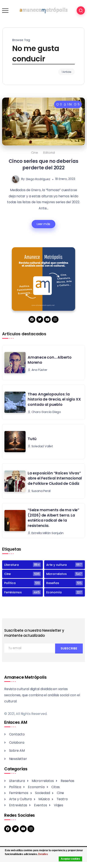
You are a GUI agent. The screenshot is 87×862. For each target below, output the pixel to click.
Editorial (49, 153)
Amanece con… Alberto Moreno (50, 360)
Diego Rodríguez (38, 179)
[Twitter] (39, 319)
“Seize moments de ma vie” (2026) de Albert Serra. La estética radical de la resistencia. (53, 517)
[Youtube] (47, 319)
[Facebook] (32, 319)
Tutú (32, 438)
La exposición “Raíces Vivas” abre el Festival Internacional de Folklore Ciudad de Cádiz (55, 478)
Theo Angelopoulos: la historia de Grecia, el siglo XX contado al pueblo (54, 399)
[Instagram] (55, 319)
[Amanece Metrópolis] (43, 10)
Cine (34, 153)
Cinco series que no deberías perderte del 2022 (43, 164)
